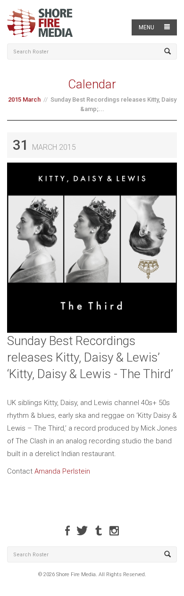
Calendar (92, 84)
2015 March (24, 99)
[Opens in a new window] (67, 531)
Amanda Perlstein (62, 471)
